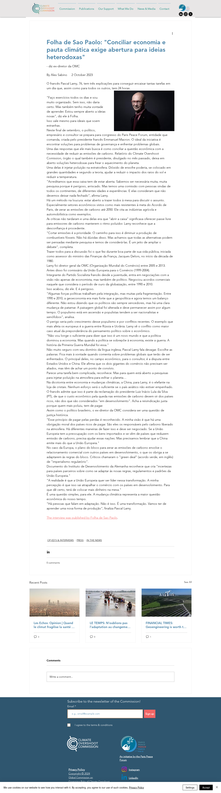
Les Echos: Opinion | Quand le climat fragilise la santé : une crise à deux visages (53, 625)
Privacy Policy (136, 787)
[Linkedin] (124, 777)
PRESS (80, 540)
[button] (86, 7)
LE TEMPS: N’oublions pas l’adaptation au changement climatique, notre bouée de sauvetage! (110, 625)
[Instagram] (186, 14)
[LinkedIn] (181, 14)
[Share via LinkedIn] (48, 552)
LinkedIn (133, 778)
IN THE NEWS (94, 540)
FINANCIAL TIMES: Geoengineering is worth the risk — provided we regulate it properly (166, 625)
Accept (206, 787)
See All (188, 582)
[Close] (217, 787)
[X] (191, 14)
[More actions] (172, 33)
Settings (190, 787)
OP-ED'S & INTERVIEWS (60, 540)
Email (71, 706)
